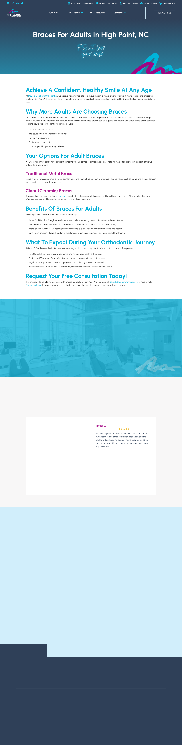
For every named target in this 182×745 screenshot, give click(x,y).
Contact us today (34, 285)
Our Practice (54, 13)
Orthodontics (74, 13)
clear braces (62, 196)
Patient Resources (97, 13)
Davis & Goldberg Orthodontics (42, 96)
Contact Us (118, 13)
